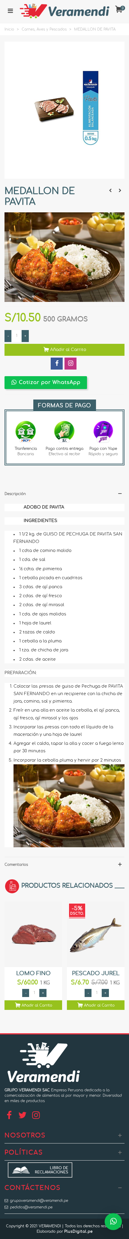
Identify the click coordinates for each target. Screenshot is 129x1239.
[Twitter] (22, 1115)
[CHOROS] (120, 190)
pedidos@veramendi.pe (31, 1207)
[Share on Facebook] (57, 364)
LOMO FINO (33, 973)
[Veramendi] (64, 11)
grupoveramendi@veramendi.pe (39, 1200)
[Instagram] (36, 1115)
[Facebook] (9, 1115)
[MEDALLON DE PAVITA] (64, 176)
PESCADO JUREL (95, 973)
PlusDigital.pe (78, 1231)
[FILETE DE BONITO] (110, 190)
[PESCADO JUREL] (95, 934)
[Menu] (10, 10)
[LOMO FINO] (33, 934)
